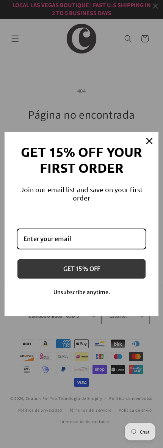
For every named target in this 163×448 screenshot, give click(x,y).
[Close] (149, 141)
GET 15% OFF (81, 269)
